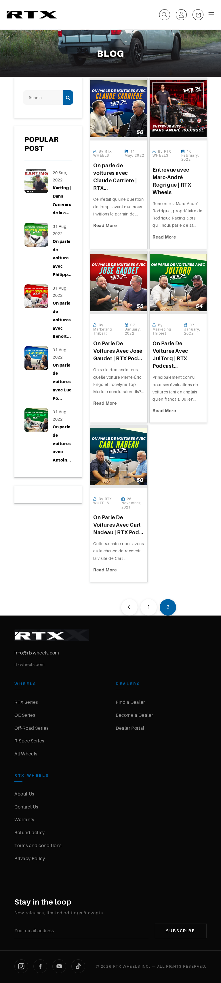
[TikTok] (78, 966)
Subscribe (180, 931)
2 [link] (167, 607)
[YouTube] (59, 966)
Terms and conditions (38, 845)
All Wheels (25, 754)
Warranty (24, 819)
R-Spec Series (29, 741)
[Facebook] (40, 966)
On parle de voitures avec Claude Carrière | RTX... (115, 176)
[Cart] (198, 14)
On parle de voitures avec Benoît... (62, 320)
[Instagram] (21, 966)
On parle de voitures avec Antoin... (62, 443)
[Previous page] (129, 607)
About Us (24, 794)
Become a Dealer (134, 715)
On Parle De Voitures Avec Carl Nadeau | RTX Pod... (118, 524)
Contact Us (26, 807)
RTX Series (26, 702)
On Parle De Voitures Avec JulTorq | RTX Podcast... (170, 354)
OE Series (24, 715)
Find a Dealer (130, 702)
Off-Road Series (31, 728)
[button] (164, 14)
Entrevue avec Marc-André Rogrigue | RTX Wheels (172, 181)
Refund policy (29, 832)
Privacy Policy (29, 858)
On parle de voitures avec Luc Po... (62, 382)
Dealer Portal (130, 728)
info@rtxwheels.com (36, 653)
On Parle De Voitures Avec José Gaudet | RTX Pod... (117, 350)
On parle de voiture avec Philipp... (62, 258)
